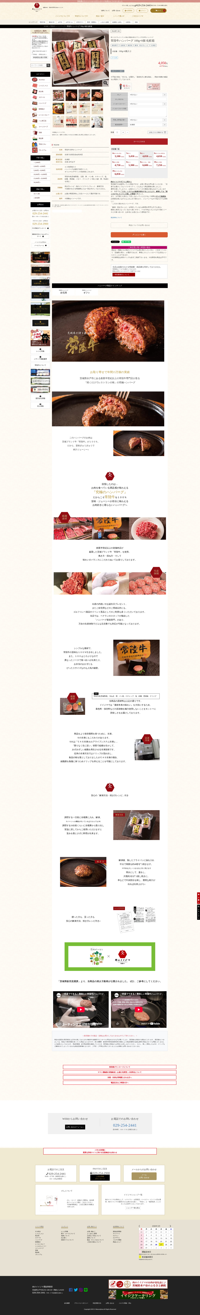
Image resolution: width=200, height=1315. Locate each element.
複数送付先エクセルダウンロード (40, 235)
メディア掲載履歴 (40, 359)
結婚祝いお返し (117, 22)
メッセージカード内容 (119, 108)
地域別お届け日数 (40, 57)
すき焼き (38, 1231)
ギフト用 (37, 194)
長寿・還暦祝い (92, 22)
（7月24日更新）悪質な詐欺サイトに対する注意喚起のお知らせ (100, 1151)
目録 (136, 22)
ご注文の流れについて (94, 1242)
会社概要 (67, 1303)
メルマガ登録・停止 (125, 1303)
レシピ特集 (40, 351)
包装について (65, 1235)
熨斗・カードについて (68, 1233)
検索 (48, 65)
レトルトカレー (44, 115)
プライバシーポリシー (81, 1303)
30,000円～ (37, 182)
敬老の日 (51, 22)
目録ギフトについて (67, 1240)
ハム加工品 (42, 121)
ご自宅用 (37, 198)
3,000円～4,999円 (39, 166)
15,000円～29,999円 (40, 178)
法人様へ (64, 1238)
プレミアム (42, 150)
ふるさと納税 (104, 22)
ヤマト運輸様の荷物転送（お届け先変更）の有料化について (120, 1072)
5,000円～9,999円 (39, 170)
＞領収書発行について (121, 274)
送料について (105, 10)
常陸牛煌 (42, 22)
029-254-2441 (144, 5)
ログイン (143, 10)
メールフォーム (39, 245)
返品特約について (116, 217)
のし (119, 94)
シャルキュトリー (40, 1246)
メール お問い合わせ (144, 1176)
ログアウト (116, 1238)
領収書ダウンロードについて (119, 1067)
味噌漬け (42, 109)
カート (159, 10)
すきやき (42, 80)
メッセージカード (119, 104)
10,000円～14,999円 (40, 174)
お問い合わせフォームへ (75, 1127)
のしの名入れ (119, 99)
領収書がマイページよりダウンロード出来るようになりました (100, 1)
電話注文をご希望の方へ (120, 1083)
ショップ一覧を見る (133, 1208)
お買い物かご (91, 1231)
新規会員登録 (117, 1231)
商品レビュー (117, 1242)
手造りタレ (42, 144)
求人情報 (40, 406)
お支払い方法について (94, 1235)
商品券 (41, 138)
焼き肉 (41, 91)
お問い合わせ (116, 10)
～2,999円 (37, 162)
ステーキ (42, 97)
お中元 (60, 22)
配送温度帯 (119, 124)
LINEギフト (80, 22)
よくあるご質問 (92, 1233)
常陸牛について (40, 365)
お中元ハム (69, 22)
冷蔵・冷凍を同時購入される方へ (120, 1077)
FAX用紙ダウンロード (39, 228)
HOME (46, 26)
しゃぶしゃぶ (43, 85)
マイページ (116, 1233)
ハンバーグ (61, 26)
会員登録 (129, 10)
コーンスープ (43, 127)
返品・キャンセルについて (95, 1240)
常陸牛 (52, 26)
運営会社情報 (40, 398)
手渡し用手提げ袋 (119, 120)
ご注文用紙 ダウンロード (100, 1177)
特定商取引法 (97, 1303)
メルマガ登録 (117, 1240)
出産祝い (128, 22)
